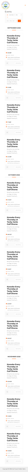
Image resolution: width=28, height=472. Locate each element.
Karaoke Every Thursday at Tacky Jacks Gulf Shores (13, 39)
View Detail (18, 63)
